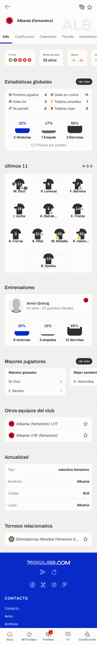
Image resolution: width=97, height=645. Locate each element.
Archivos (11, 624)
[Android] (43, 572)
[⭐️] (89, 7)
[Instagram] (53, 584)
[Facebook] (32, 584)
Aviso (9, 616)
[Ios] (53, 572)
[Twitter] (43, 584)
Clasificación (24, 37)
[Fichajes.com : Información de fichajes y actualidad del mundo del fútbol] (48, 563)
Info (6, 37)
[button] (85, 423)
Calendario (48, 37)
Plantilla (68, 37)
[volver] (7, 7)
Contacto (12, 608)
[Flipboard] (64, 584)
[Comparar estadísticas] (82, 7)
